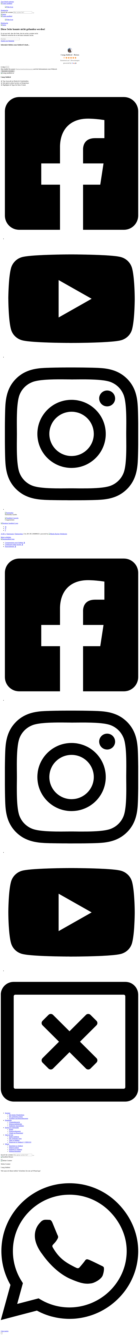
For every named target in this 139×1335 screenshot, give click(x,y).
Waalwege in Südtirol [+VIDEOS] (20, 1142)
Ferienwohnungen (15, 1131)
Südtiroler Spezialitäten (16, 1126)
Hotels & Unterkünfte (12, 1127)
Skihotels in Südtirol (15, 1149)
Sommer (7, 1113)
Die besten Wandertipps (16, 1115)
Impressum (10, 534)
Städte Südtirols (14, 1137)
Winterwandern (14, 1148)
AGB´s (3, 534)
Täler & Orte (9, 1135)
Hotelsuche (4, 10)
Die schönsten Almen (16, 1117)
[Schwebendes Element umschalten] (1, 1333)
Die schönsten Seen (15, 1138)
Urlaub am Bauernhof (16, 1133)
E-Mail (3, 67)
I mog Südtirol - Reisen (70, 55)
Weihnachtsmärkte (15, 1151)
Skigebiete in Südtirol (16, 1146)
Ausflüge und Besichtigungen (18, 1118)
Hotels (11, 1129)
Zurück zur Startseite (7, 41)
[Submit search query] (33, 1155)
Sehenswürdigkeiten (15, 1124)
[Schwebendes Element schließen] (1, 1159)
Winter (7, 1144)
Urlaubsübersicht (14, 1122)
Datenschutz (19, 534)
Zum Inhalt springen (7, 2)
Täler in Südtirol (14, 1140)
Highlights (8, 1120)
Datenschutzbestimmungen (24, 69)
